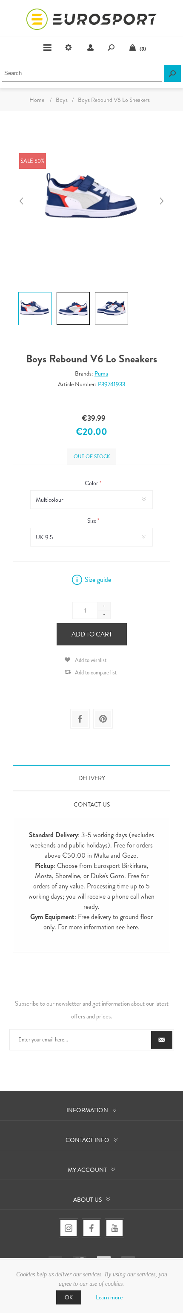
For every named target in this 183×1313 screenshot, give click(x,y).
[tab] (91, 778)
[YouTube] (114, 1228)
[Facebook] (91, 1228)
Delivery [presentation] (91, 778)
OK (69, 1297)
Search (172, 73)
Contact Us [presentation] (92, 804)
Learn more (109, 1297)
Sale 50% (32, 161)
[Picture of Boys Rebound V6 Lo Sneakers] (34, 291)
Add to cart (91, 634)
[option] (34, 292)
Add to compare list (96, 672)
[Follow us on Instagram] (68, 1228)
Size (92, 520)
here (132, 927)
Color (92, 483)
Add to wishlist (90, 660)
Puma (101, 373)
